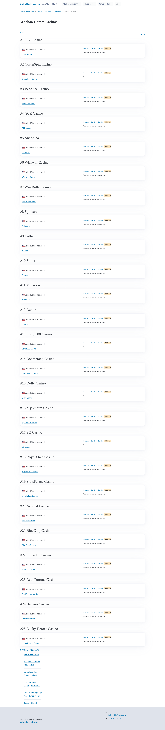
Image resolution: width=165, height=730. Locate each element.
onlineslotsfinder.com (29, 722)
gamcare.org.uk (115, 718)
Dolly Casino (27, 398)
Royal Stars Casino (30, 471)
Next (22, 32)
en (117, 4)
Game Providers (30, 672)
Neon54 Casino (28, 520)
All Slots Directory (70, 4)
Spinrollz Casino (28, 569)
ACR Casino (26, 128)
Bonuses (86, 48)
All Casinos (88, 4)
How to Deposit (30, 682)
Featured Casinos (31, 654)
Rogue (26, 703)
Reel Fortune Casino (30, 594)
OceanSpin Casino (29, 79)
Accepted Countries (32, 661)
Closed (34, 703)
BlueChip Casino (29, 545)
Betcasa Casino (28, 618)
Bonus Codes (104, 4)
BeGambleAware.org (117, 715)
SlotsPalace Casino (30, 496)
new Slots (46, 4)
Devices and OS (30, 675)
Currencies (35, 685)
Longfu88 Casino (29, 349)
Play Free (56, 4)
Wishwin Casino (28, 177)
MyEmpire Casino (29, 422)
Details (100, 48)
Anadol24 (26, 152)
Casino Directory (29, 649)
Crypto (26, 685)
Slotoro (25, 275)
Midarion (26, 300)
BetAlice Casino (28, 103)
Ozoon (25, 324)
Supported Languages (33, 692)
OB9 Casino (27, 54)
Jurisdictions (34, 696)
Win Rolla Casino (29, 201)
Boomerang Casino (30, 373)
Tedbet (25, 250)
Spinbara (26, 226)
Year (25, 696)
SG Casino (26, 447)
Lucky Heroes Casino (31, 643)
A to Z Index (29, 665)
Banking (93, 48)
